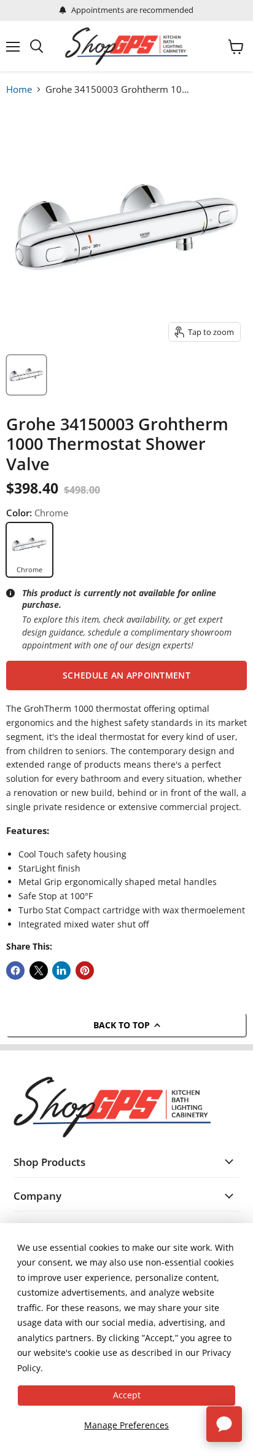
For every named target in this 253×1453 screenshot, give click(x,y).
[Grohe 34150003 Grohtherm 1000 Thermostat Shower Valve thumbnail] (26, 375)
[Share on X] (38, 970)
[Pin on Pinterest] (85, 970)
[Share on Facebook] (15, 970)
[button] (126, 675)
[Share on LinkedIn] (61, 970)
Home (19, 89)
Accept (127, 1395)
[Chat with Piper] (224, 1424)
